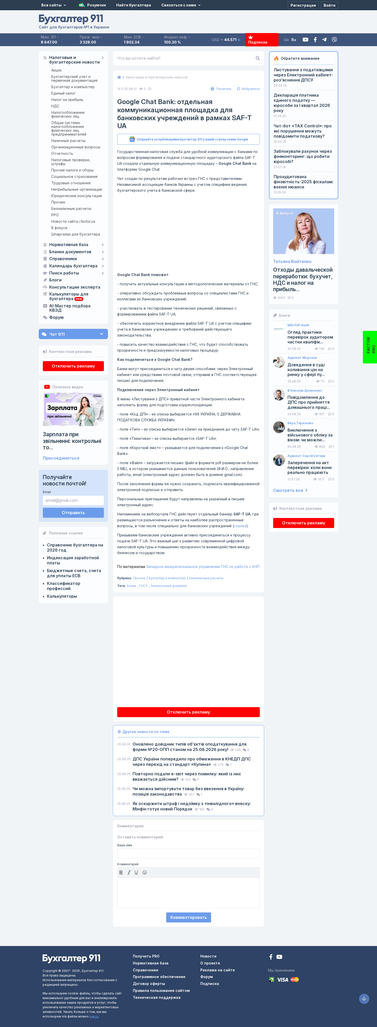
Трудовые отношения (71, 183)
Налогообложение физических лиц (68, 114)
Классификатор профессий (63, 586)
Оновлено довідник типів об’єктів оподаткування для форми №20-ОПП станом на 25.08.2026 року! (189, 746)
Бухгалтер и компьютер (73, 87)
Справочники (63, 259)
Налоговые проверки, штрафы (70, 162)
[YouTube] (279, 957)
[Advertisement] (188, 232)
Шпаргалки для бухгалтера (75, 234)
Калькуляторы (62, 596)
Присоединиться (61, 458)
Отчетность (62, 153)
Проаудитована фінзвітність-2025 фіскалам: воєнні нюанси (303, 181)
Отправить (73, 512)
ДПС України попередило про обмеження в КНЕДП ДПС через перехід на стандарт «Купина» (192, 761)
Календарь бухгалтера (73, 266)
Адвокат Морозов (302, 358)
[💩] (145, 872)
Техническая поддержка (157, 997)
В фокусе (59, 228)
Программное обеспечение (159, 976)
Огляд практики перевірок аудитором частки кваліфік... (310, 337)
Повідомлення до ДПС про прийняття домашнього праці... (308, 402)
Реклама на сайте (217, 970)
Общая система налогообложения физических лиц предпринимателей (68, 128)
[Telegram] (324, 40)
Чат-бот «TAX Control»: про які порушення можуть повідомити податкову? (303, 131)
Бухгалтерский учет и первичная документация (74, 78)
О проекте (210, 963)
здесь (94, 1016)
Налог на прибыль (67, 99)
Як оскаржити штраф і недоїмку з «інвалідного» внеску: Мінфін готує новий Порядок (192, 806)
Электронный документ (169, 586)
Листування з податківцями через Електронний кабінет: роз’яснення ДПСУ (303, 75)
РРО (55, 215)
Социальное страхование (74, 176)
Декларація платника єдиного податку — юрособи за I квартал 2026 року (302, 103)
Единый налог (63, 93)
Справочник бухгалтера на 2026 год (75, 547)
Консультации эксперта (74, 287)
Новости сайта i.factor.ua (73, 221)
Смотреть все (288, 490)
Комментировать (188, 917)
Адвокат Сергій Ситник (306, 456)
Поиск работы (64, 273)
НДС (55, 106)
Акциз (56, 70)
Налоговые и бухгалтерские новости (74, 60)
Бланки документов (70, 252)
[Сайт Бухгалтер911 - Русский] (71, 958)
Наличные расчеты (68, 140)
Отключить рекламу (73, 366)
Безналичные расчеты (71, 208)
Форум (56, 317)
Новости (208, 956)
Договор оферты (149, 983)
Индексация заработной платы (73, 560)
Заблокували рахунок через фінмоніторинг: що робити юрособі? (303, 156)
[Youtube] (305, 40)
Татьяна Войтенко (292, 261)
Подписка (257, 42)
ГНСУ (143, 586)
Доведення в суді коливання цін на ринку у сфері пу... (306, 369)
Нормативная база (68, 244)
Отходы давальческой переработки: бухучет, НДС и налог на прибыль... (303, 279)
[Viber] (334, 40)
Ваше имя (124, 845)
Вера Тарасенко (300, 423)
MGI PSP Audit (298, 325)
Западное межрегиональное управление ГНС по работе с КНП (188, 566)
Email (47, 492)
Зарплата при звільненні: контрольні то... (72, 440)
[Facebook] (315, 40)
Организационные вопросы (75, 147)
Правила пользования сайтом (161, 990)
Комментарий (127, 864)
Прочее (58, 202)
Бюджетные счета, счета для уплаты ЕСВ (74, 573)
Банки (131, 586)
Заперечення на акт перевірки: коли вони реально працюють (309, 467)
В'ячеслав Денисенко (304, 390)
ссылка (240, 526)
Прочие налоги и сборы (72, 170)
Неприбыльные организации (76, 189)
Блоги (55, 280)
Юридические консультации (76, 196)
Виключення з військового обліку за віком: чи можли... (310, 435)
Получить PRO (146, 956)
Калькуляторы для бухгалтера (68, 296)
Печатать (223, 89)
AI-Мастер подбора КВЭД (70, 308)
